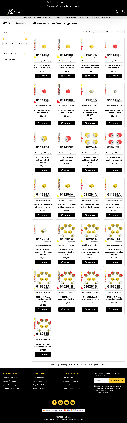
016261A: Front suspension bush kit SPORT (66, 252)
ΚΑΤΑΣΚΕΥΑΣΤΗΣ (9, 53)
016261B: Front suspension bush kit (66, 298)
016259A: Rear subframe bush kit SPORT (90, 159)
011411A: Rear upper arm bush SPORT (90, 112)
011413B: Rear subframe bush (66, 158)
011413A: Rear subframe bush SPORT (42, 159)
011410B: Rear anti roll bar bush (113, 66)
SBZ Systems (57, 419)
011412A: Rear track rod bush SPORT (114, 111)
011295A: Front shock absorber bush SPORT (43, 252)
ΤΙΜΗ (4, 32)
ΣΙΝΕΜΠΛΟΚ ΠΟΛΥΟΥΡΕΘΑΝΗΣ (66, 17)
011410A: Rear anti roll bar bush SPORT (43, 66)
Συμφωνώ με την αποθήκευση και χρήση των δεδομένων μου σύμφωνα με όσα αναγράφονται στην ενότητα (109, 389)
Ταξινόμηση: (79, 32)
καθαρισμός (21, 23)
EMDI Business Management (73, 419)
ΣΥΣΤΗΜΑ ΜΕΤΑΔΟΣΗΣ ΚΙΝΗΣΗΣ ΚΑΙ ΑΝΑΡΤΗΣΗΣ (36, 17)
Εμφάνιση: (114, 32)
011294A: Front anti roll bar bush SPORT (43, 205)
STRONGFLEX (84, 17)
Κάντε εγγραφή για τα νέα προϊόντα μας (65, 2)
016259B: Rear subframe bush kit (114, 158)
